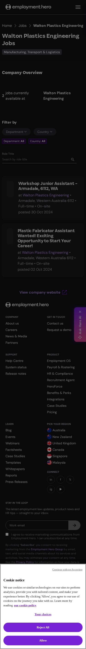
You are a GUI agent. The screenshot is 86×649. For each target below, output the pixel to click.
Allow (43, 640)
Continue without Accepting (67, 569)
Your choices (43, 614)
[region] (43, 606)
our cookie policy (25, 605)
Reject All (43, 627)
